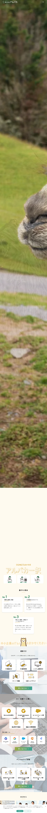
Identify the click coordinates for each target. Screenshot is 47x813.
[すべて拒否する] (45, 806)
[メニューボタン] (43, 2)
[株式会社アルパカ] (10, 2)
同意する (20, 811)
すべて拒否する (28, 811)
